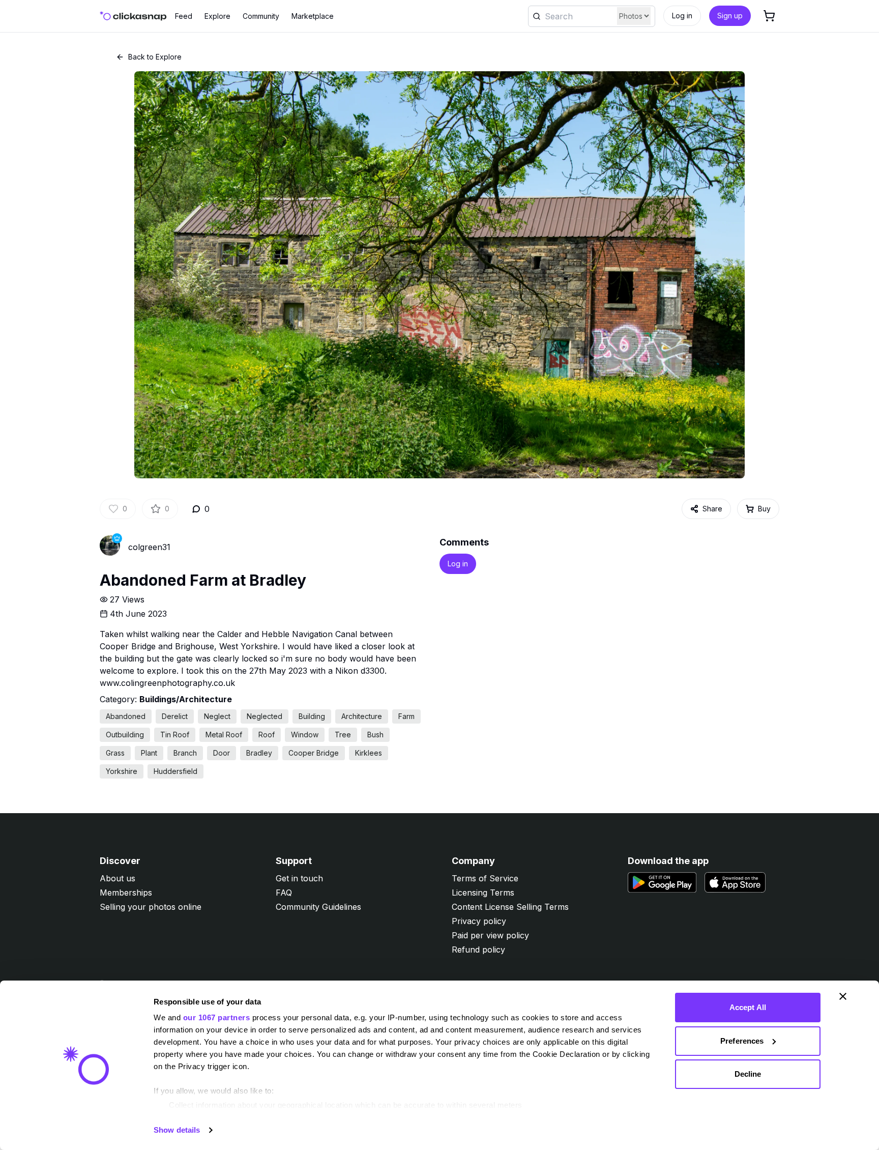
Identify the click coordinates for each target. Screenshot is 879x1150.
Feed (183, 16)
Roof (266, 734)
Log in (682, 15)
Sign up (730, 15)
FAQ (284, 892)
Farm (406, 716)
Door (221, 753)
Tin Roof (174, 734)
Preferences (742, 1041)
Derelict (175, 716)
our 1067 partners (216, 1017)
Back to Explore (155, 56)
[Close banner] (842, 996)
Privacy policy (479, 921)
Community (261, 16)
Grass (115, 753)
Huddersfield (175, 771)
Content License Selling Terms (510, 907)
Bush (375, 734)
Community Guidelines (318, 907)
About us (117, 878)
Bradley (259, 753)
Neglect (217, 716)
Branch (185, 753)
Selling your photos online (150, 907)
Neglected (264, 716)
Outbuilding (125, 734)
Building (312, 716)
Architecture (361, 716)
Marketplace (312, 16)
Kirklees (368, 753)
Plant (149, 753)
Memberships (126, 892)
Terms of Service (485, 878)
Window (304, 734)
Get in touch (299, 878)
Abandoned (125, 716)
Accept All (747, 1007)
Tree (343, 734)
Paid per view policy (490, 935)
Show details (177, 1130)
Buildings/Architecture (185, 699)
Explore (217, 16)
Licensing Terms (483, 892)
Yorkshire (121, 771)
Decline (748, 1074)
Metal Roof (224, 734)
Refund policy (478, 949)
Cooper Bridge (313, 753)
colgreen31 (149, 547)
